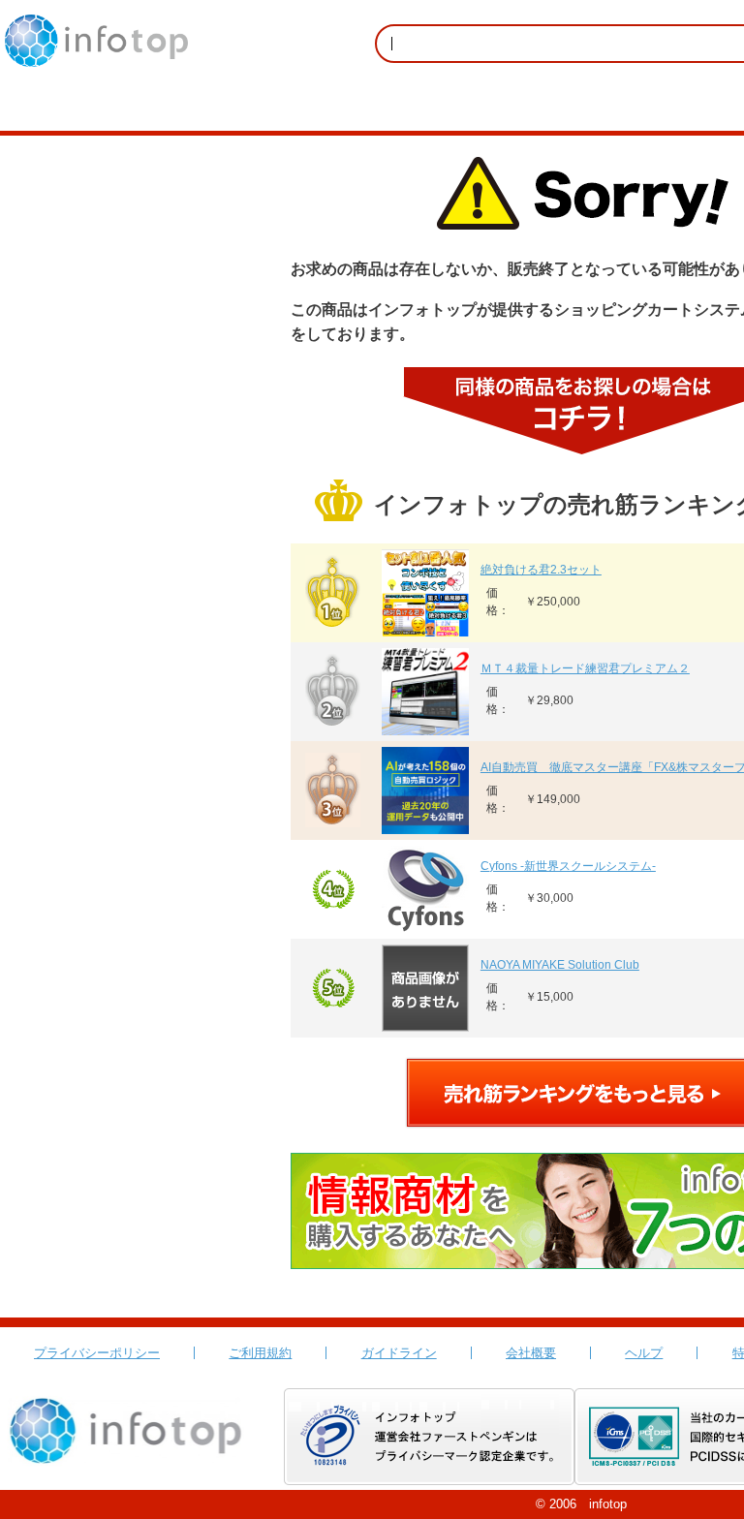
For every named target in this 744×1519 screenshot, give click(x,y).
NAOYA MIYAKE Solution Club (559, 965)
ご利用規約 (260, 1353)
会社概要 (531, 1353)
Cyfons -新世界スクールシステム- (568, 866)
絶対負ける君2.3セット (541, 569)
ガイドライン (399, 1353)
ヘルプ (644, 1353)
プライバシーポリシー (97, 1353)
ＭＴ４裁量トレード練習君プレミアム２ (585, 668)
